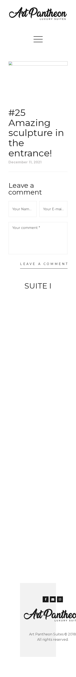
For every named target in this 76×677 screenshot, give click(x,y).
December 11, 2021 (25, 162)
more (38, 295)
